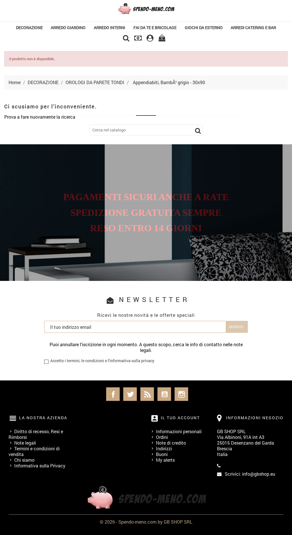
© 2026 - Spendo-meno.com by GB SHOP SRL (146, 522)
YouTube (164, 394)
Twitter (130, 394)
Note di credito (171, 443)
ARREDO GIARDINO (68, 27)
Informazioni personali (179, 431)
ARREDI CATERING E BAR (253, 27)
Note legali (25, 443)
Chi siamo (24, 460)
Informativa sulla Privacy (39, 466)
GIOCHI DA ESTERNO (204, 27)
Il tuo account (180, 417)
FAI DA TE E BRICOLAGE (155, 27)
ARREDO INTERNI (109, 27)
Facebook (112, 394)
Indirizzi (164, 448)
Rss (147, 394)
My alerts (165, 460)
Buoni (162, 454)
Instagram (181, 394)
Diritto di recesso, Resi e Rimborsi (36, 434)
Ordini (162, 437)
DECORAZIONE (29, 27)
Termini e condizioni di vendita (34, 451)
